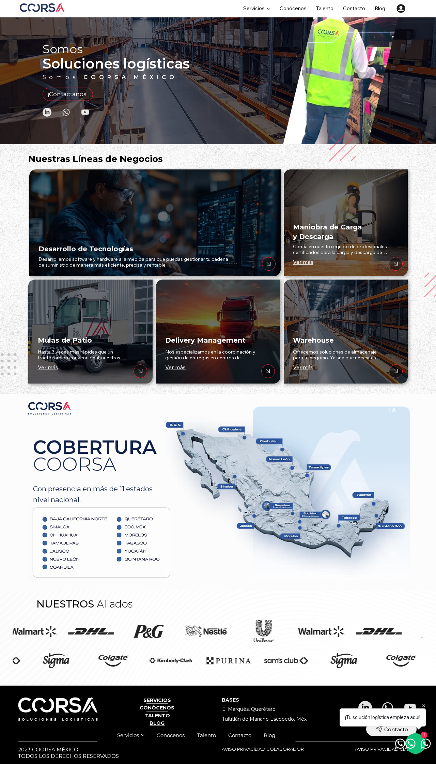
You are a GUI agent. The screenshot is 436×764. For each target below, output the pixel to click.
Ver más (48, 367)
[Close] (140, 371)
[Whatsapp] (66, 112)
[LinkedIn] (47, 112)
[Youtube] (85, 112)
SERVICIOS (157, 700)
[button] (390, 136)
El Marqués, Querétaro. (249, 709)
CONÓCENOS (157, 708)
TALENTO (157, 716)
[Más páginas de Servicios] (268, 8)
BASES (230, 700)
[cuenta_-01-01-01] (400, 8)
